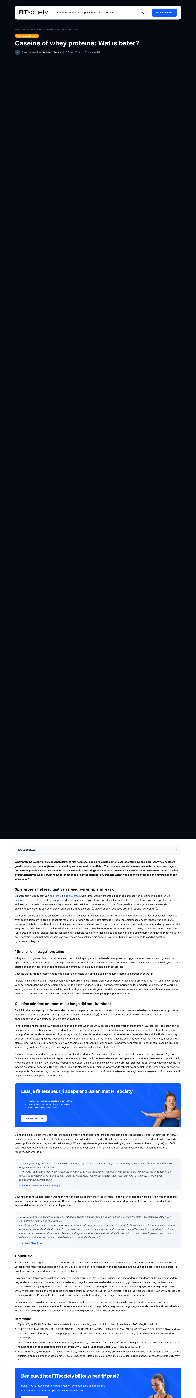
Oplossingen (89, 12)
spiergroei (55, 895)
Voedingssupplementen (31, 29)
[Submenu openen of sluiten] (78, 12)
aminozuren (21, 900)
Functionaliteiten (66, 12)
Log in (143, 12)
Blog (17, 29)
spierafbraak (73, 895)
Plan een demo (164, 12)
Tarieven (108, 12)
